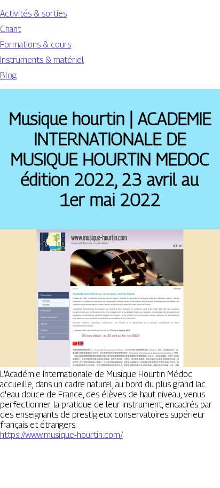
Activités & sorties (33, 14)
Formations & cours (35, 44)
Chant (10, 29)
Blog (8, 75)
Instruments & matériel (42, 60)
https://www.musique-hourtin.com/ (61, 435)
